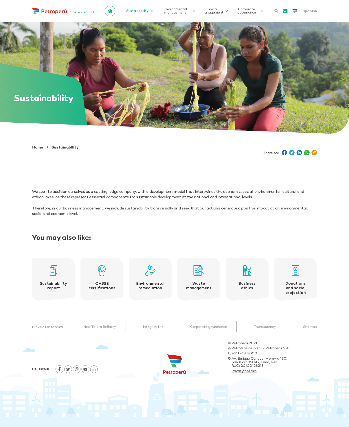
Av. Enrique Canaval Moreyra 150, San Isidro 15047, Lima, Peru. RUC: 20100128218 (259, 362)
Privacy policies (244, 371)
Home (37, 147)
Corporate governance (246, 11)
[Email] (285, 11)
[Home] (110, 11)
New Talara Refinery (99, 327)
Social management (212, 11)
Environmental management (175, 11)
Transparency (265, 327)
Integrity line (153, 327)
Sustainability (137, 11)
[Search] (276, 11)
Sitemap (310, 327)
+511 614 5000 (244, 354)
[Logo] (63, 11)
